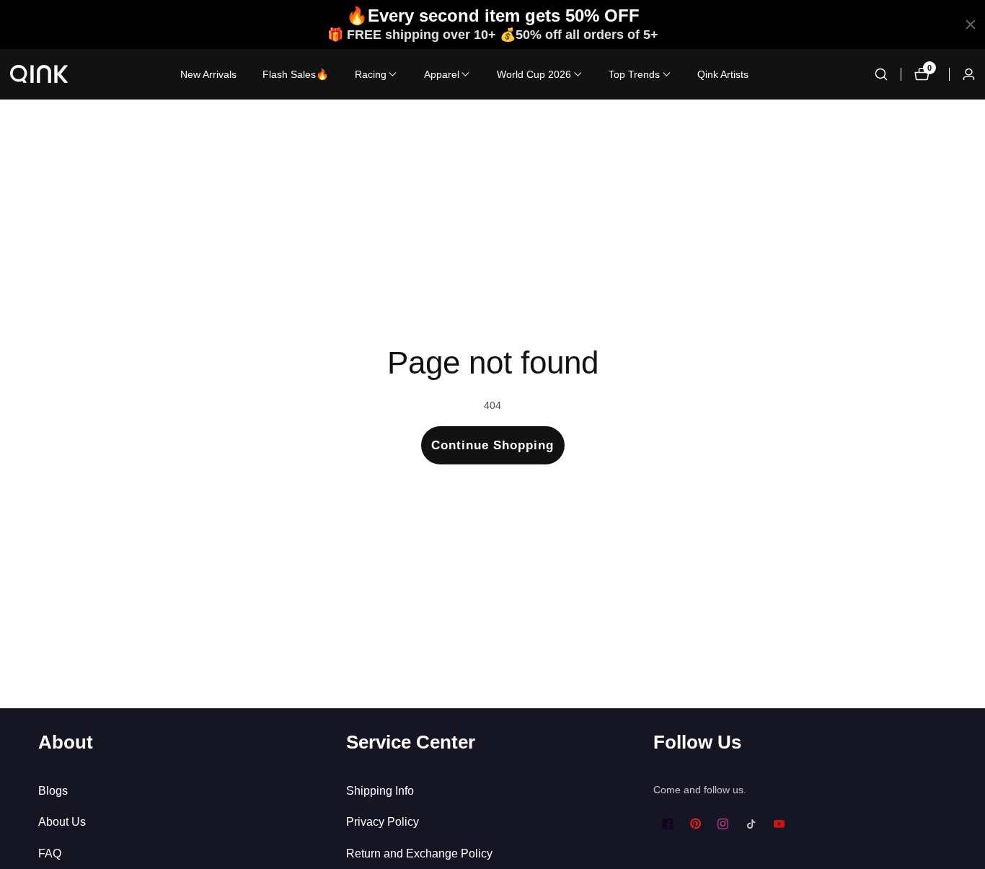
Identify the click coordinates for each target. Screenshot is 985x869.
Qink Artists (722, 74)
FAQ (49, 853)
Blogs (53, 791)
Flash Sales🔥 (295, 74)
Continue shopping (492, 445)
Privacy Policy (382, 822)
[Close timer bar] (970, 24)
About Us (62, 822)
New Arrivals (208, 74)
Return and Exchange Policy (419, 853)
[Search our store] (881, 74)
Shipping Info (380, 791)
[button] (371, 74)
